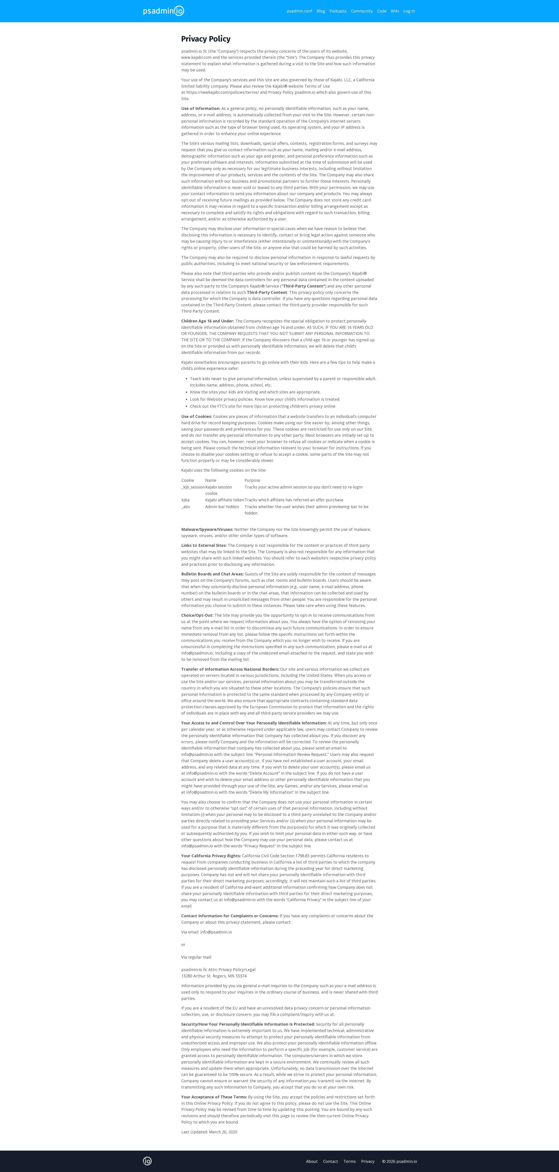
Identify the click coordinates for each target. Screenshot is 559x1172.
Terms (349, 1161)
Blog (321, 11)
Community (362, 11)
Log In (409, 11)
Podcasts (338, 11)
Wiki (395, 11)
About (312, 1161)
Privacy (367, 1161)
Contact (330, 1161)
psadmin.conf (299, 11)
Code (381, 11)
